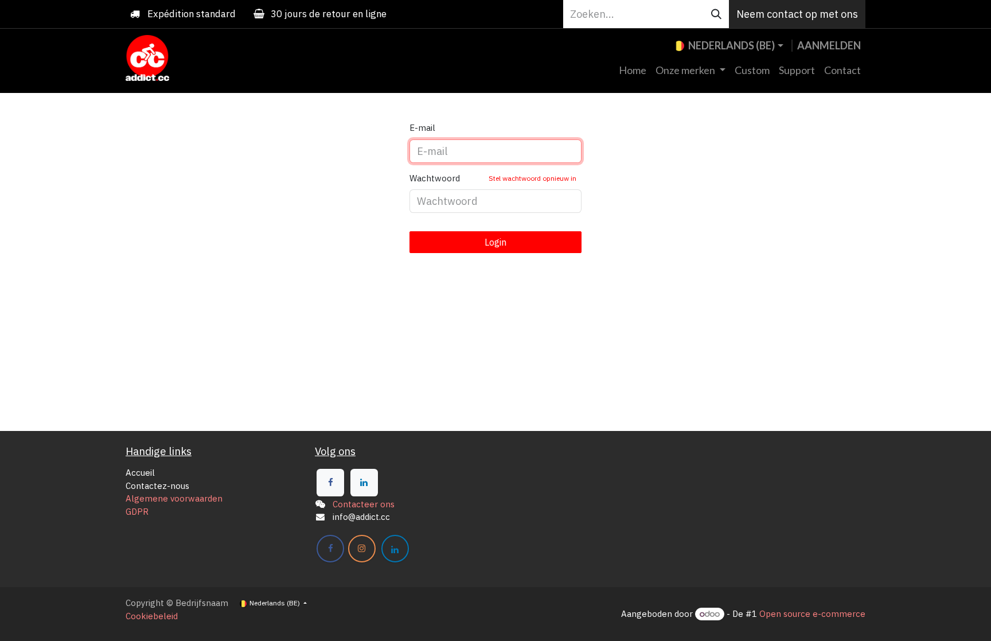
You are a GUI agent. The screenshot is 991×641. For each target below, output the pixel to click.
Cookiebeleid (152, 616)
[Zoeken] (716, 14)
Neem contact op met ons (797, 14)
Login (495, 242)
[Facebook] (330, 482)
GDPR (137, 511)
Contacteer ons (364, 504)
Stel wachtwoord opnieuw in (532, 178)
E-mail (422, 127)
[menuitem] (632, 70)
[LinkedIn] (364, 482)
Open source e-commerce (812, 613)
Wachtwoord (492, 178)
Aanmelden (829, 45)
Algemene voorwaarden (174, 498)
